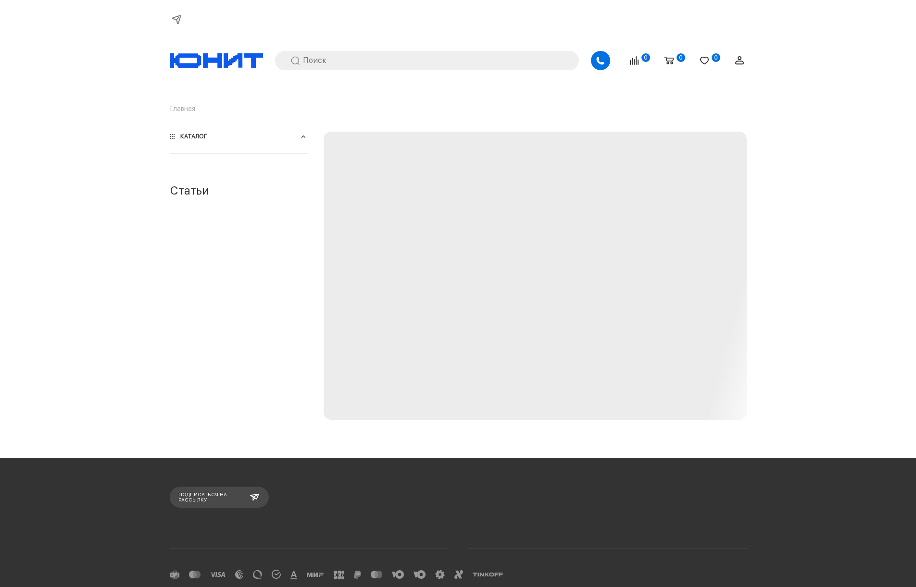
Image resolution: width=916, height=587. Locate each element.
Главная (182, 108)
